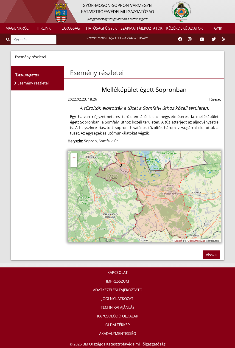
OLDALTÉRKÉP (117, 324)
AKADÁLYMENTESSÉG (117, 333)
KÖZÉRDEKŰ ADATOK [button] (184, 28)
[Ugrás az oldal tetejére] (69, 73)
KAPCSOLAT (117, 272)
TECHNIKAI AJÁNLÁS (117, 307)
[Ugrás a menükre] (3, 4)
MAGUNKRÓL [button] (17, 28)
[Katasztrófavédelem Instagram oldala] (189, 39)
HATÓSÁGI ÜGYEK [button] (101, 28)
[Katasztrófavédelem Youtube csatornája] (202, 39)
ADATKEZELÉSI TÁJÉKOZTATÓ (117, 289)
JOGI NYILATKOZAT (117, 298)
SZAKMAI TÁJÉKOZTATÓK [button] (141, 28)
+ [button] (74, 157)
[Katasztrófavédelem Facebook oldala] (180, 39)
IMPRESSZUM (117, 281)
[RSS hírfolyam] (223, 39)
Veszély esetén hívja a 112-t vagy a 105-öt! (117, 38)
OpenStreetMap (196, 240)
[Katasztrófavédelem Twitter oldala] (213, 39)
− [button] (74, 164)
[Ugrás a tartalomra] (8, 4)
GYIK (218, 28)
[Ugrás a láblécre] (13, 4)
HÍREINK (44, 28)
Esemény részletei (97, 72)
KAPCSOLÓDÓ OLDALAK (117, 316)
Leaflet (178, 240)
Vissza (211, 254)
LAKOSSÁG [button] (71, 28)
